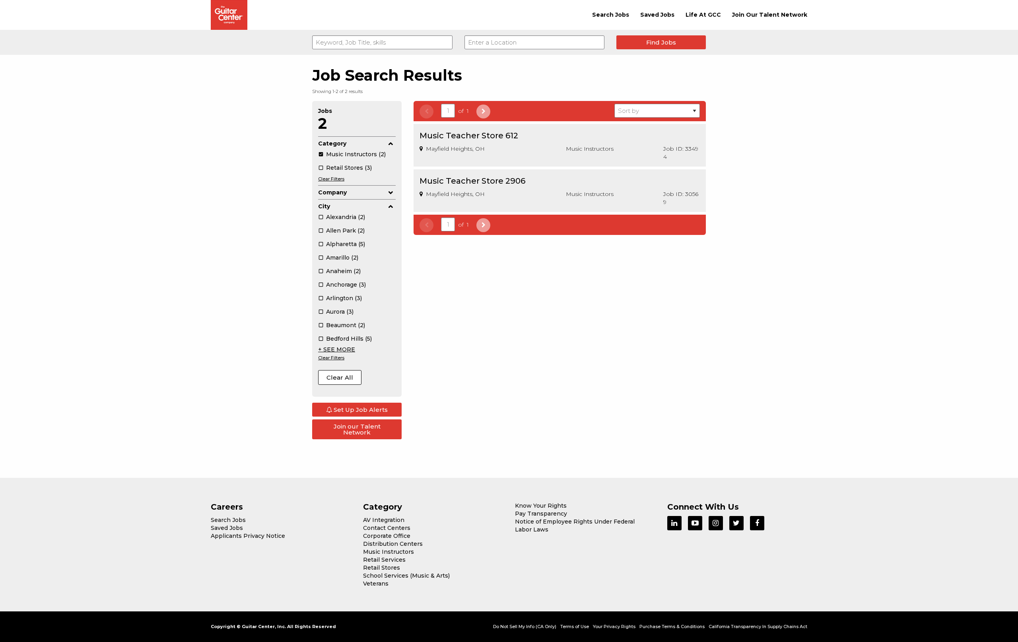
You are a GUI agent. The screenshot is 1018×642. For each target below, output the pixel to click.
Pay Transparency (541, 513)
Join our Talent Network (357, 429)
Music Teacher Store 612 (469, 135)
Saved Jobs (657, 14)
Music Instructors (388, 551)
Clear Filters (331, 179)
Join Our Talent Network (769, 14)
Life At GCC (703, 14)
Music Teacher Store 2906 (472, 181)
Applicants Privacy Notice (248, 535)
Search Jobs (610, 14)
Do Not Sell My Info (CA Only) (524, 626)
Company (332, 192)
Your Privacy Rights (614, 626)
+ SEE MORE (336, 349)
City (324, 206)
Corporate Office (386, 535)
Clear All (339, 377)
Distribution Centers (393, 543)
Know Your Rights (541, 505)
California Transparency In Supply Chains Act (758, 626)
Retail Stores (381, 567)
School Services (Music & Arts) (406, 575)
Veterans (376, 583)
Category (332, 143)
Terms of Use (574, 626)
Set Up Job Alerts (360, 409)
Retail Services (384, 559)
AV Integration (383, 520)
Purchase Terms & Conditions (672, 626)
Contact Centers (386, 527)
